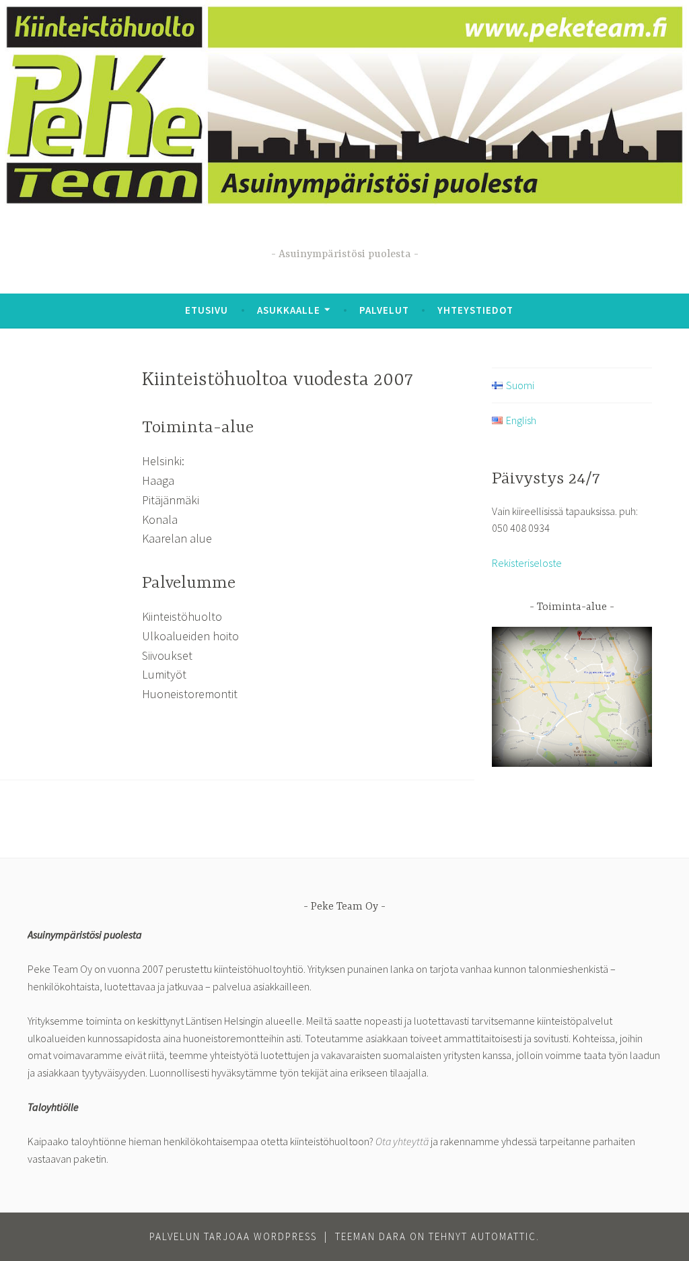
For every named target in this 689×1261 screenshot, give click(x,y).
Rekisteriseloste (527, 563)
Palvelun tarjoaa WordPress (233, 1236)
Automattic (503, 1236)
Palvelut (384, 310)
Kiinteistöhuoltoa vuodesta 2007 (277, 380)
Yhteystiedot (475, 310)
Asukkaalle (288, 310)
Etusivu (206, 310)
